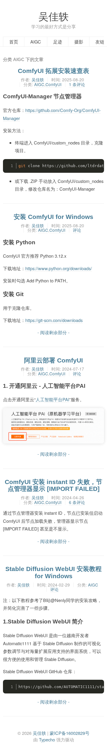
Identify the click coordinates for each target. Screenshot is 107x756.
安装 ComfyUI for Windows (53, 216)
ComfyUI (53, 84)
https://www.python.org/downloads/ (58, 268)
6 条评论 (77, 502)
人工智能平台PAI (52, 399)
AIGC (35, 41)
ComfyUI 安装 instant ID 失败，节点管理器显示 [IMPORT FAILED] (53, 485)
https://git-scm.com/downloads (54, 320)
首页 (13, 41)
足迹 (57, 41)
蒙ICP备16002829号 (69, 733)
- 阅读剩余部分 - (53, 332)
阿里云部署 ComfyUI (53, 360)
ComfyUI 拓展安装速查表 (53, 70)
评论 (77, 230)
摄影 (78, 41)
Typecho (47, 739)
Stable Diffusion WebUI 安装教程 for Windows (53, 572)
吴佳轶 (53, 16)
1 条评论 (77, 84)
